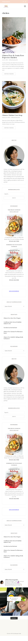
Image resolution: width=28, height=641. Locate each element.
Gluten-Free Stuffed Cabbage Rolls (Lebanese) (13, 337)
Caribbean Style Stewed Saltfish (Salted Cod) (12, 322)
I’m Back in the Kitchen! (10, 327)
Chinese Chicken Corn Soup (12, 115)
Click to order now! (14, 211)
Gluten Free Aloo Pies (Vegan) (12, 318)
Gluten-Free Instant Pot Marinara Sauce (13, 332)
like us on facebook (14, 291)
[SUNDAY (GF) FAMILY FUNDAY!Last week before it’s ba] (14, 601)
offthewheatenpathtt (13, 60)
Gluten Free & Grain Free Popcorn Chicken (13, 57)
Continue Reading (9, 73)
